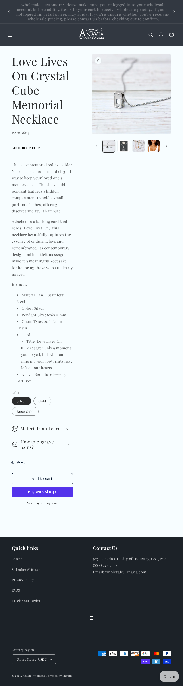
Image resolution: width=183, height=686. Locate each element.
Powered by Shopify (59, 675)
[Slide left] (96, 146)
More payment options (42, 503)
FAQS (16, 590)
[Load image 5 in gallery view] (153, 146)
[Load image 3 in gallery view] (138, 146)
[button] (10, 34)
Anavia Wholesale (34, 675)
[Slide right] (166, 146)
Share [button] (20, 462)
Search (17, 559)
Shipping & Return (27, 569)
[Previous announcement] (9, 12)
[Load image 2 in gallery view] (123, 146)
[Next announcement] (174, 12)
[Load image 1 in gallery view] (108, 146)
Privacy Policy (23, 579)
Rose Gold (25, 411)
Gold (42, 401)
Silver (21, 401)
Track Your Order (26, 600)
